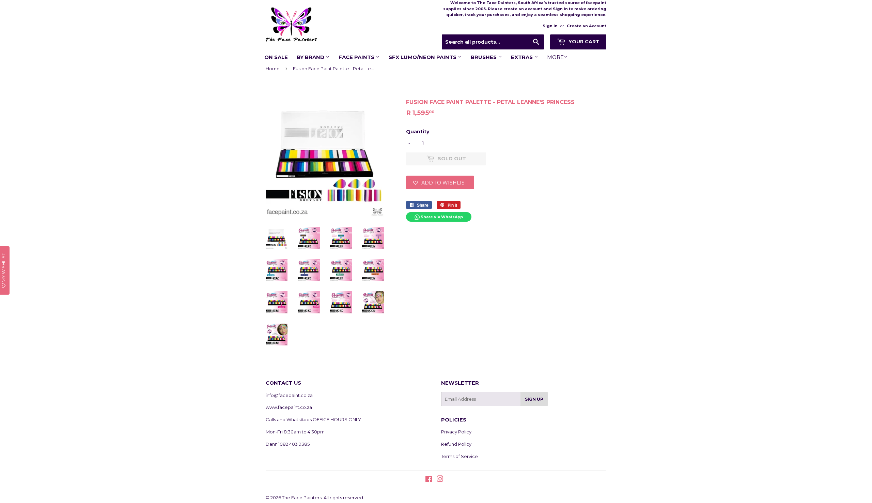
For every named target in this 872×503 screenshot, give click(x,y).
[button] (440, 182)
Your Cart (583, 42)
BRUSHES (484, 57)
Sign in (550, 26)
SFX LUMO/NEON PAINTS (423, 57)
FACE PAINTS (357, 57)
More (555, 57)
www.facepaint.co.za (289, 407)
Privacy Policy (456, 431)
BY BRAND (311, 57)
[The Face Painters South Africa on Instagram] (440, 480)
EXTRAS (522, 57)
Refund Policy (456, 444)
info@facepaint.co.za (289, 395)
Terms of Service (459, 456)
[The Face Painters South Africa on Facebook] (428, 480)
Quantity (417, 132)
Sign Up (534, 399)
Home (273, 68)
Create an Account (586, 26)
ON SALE (276, 57)
